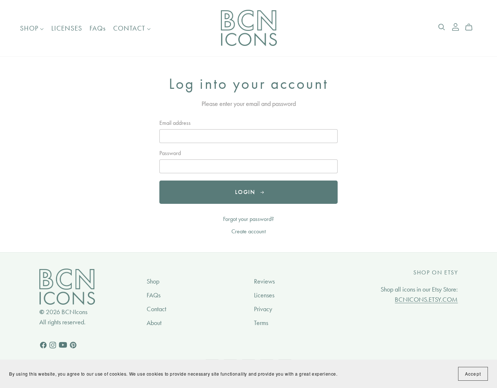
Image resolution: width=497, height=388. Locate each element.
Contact (156, 309)
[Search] (441, 27)
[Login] (455, 26)
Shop (153, 281)
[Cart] (472, 27)
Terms (261, 323)
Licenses (264, 295)
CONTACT (130, 28)
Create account (248, 231)
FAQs (98, 28)
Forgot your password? (248, 219)
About (154, 323)
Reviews (264, 281)
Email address (175, 122)
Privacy (263, 309)
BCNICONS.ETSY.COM (426, 300)
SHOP (30, 28)
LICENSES (66, 28)
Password (170, 153)
